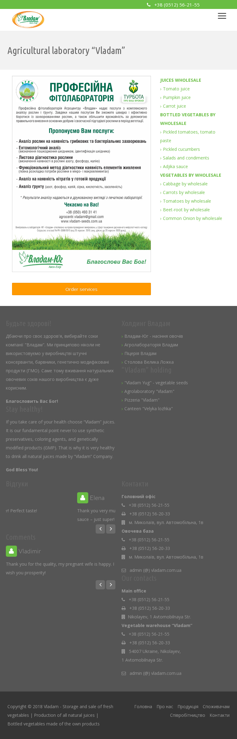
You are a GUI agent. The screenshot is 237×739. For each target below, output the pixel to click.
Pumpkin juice (177, 97)
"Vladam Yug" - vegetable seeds (156, 383)
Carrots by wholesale (184, 192)
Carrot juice (174, 106)
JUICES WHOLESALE (180, 80)
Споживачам (216, 706)
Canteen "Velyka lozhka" (148, 408)
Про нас (164, 706)
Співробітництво (187, 715)
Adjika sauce (175, 166)
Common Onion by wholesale (192, 218)
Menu (225, 14)
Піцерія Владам (140, 353)
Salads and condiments (186, 158)
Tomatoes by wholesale (187, 201)
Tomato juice (176, 89)
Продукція (187, 706)
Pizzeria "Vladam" (142, 400)
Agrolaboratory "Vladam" (149, 391)
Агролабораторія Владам (151, 345)
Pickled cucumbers (181, 149)
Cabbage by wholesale (185, 184)
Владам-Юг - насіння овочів (153, 336)
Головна (143, 706)
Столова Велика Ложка (149, 362)
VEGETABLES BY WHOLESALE (190, 175)
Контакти (220, 715)
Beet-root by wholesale (186, 210)
